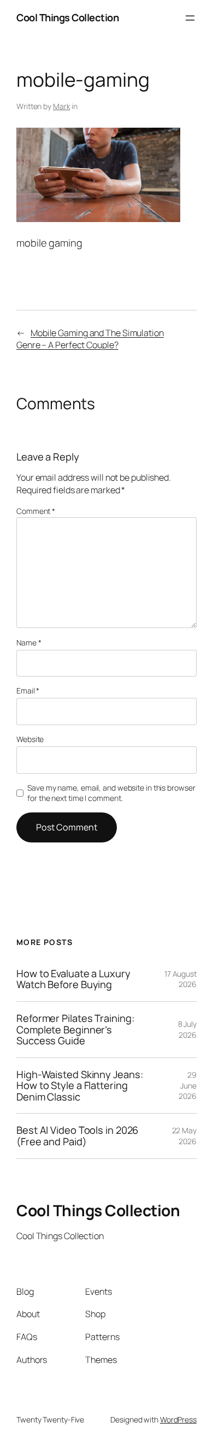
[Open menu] (190, 18)
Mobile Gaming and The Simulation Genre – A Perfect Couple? (90, 339)
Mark (61, 106)
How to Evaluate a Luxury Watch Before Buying (73, 979)
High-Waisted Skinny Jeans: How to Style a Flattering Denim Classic (79, 1086)
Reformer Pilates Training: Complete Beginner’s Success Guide (75, 1030)
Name (28, 642)
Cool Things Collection (67, 17)
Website (30, 739)
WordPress (178, 1419)
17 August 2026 (180, 979)
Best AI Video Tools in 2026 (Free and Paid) (77, 1136)
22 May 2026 (184, 1135)
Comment (35, 511)
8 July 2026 (187, 1029)
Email (27, 690)
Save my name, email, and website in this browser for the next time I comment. (111, 793)
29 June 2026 (188, 1085)
